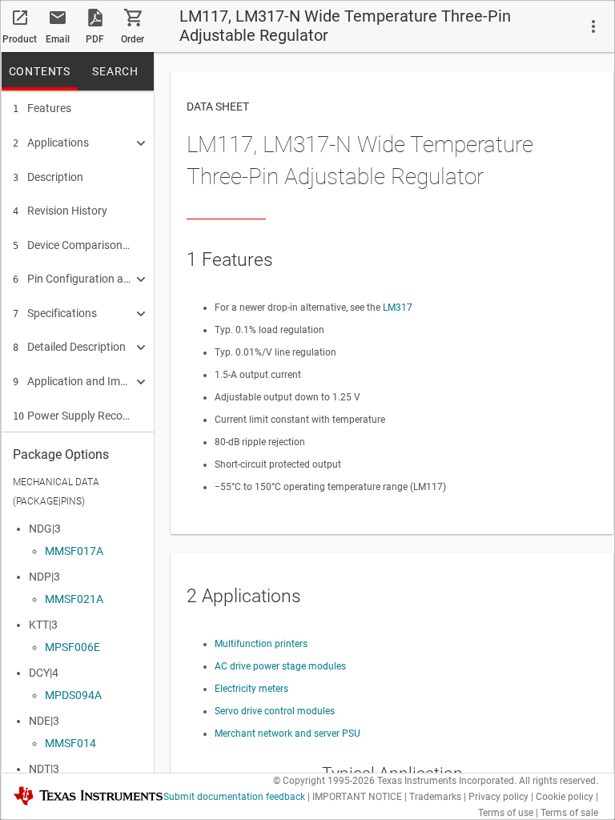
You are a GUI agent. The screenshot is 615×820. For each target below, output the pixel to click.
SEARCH (115, 71)
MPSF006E (72, 647)
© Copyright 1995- (324, 780)
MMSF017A (74, 551)
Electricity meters (251, 688)
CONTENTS (39, 71)
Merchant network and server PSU (287, 733)
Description (48, 177)
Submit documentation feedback (234, 796)
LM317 (397, 307)
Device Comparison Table (72, 245)
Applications (51, 142)
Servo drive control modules (275, 711)
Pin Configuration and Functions (72, 278)
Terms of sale (569, 812)
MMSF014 (70, 743)
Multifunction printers (261, 643)
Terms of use (505, 812)
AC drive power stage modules (280, 666)
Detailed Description (69, 346)
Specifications (55, 313)
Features (42, 108)
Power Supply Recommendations (72, 415)
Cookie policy (564, 796)
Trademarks (435, 796)
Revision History (60, 210)
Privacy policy (498, 796)
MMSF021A (74, 599)
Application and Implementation (72, 381)
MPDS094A (73, 695)
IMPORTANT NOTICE (357, 796)
